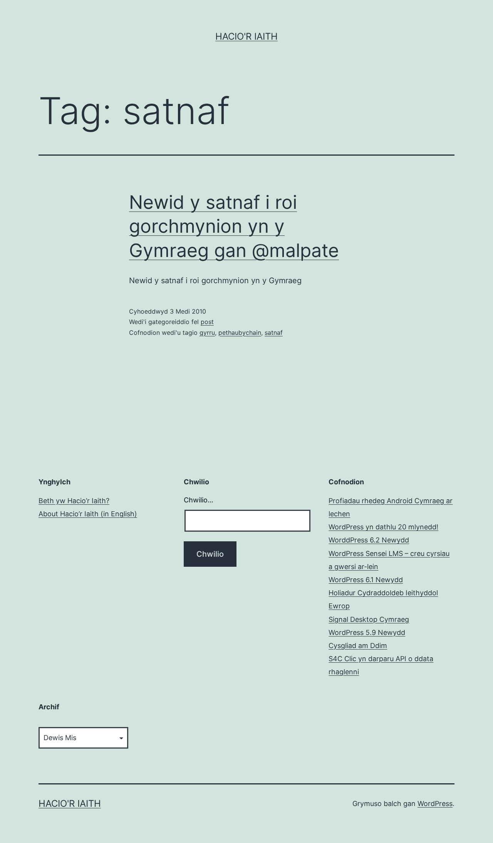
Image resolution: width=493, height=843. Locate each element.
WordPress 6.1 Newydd (366, 580)
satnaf (274, 332)
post (207, 322)
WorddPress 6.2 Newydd (369, 540)
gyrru (207, 332)
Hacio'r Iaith (246, 36)
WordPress (435, 803)
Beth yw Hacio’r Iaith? (74, 501)
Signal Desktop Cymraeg (369, 619)
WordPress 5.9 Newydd (367, 632)
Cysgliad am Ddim (358, 645)
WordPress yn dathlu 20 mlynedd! (383, 527)
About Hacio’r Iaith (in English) (88, 514)
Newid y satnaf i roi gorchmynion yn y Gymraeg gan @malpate (234, 226)
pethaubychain (239, 332)
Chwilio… (198, 500)
